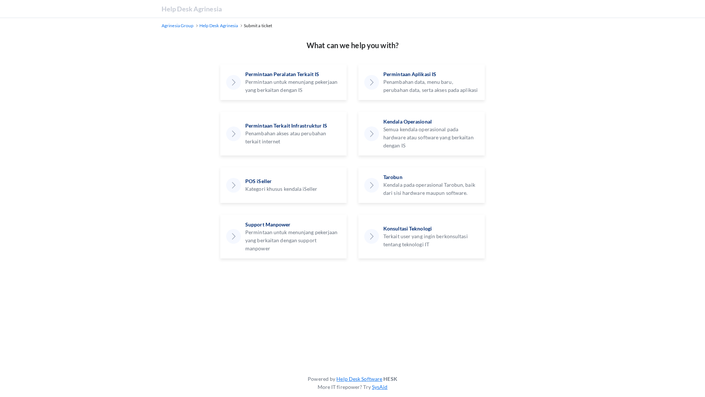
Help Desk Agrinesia (192, 9)
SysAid (380, 387)
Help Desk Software (359, 379)
